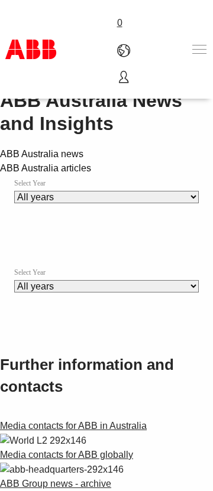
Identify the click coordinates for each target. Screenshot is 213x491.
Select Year (30, 183)
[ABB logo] (31, 49)
